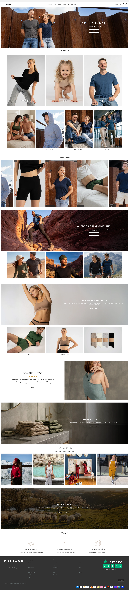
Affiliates (30, 574)
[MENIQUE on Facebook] (10, 568)
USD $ (116, 4)
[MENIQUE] (7, 4)
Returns (55, 569)
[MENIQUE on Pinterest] (15, 568)
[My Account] (120, 4)
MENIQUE (10, 583)
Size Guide (55, 577)
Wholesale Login (31, 572)
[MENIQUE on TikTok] (17, 568)
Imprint (55, 574)
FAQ (54, 572)
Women (80, 565)
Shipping (55, 567)
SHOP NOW (93, 31)
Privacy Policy (25, 583)
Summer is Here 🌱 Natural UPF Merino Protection (64, 0)
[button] (50, 4)
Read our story (64, 512)
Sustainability (31, 567)
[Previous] (4, 380)
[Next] (125, 380)
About (29, 562)
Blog (29, 577)
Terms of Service (17, 583)
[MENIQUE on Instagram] (12, 568)
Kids (80, 569)
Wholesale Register (32, 569)
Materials (30, 565)
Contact (55, 562)
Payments (55, 565)
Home (80, 572)
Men (80, 567)
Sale (80, 562)
